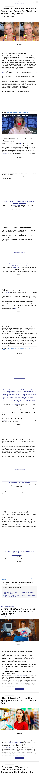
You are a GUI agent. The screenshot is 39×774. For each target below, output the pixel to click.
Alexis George (3, 18)
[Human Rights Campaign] (14, 81)
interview (8, 292)
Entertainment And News (9, 6)
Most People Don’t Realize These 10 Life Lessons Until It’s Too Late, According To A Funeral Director (19, 589)
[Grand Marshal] (12, 86)
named (4, 72)
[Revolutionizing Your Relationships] (19, 2)
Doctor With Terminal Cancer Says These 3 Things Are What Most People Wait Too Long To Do (19, 596)
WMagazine (5, 153)
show (21, 143)
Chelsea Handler (16, 205)
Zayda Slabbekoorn (5, 706)
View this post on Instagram (19, 189)
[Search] (34, 2)
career (15, 56)
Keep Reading (19, 688)
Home (2, 6)
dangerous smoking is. (20, 675)
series (6, 177)
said (15, 308)
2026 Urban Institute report (10, 747)
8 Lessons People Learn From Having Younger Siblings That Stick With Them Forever (19, 593)
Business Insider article (15, 742)
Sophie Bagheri (4, 616)
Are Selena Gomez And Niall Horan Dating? (17, 112)
